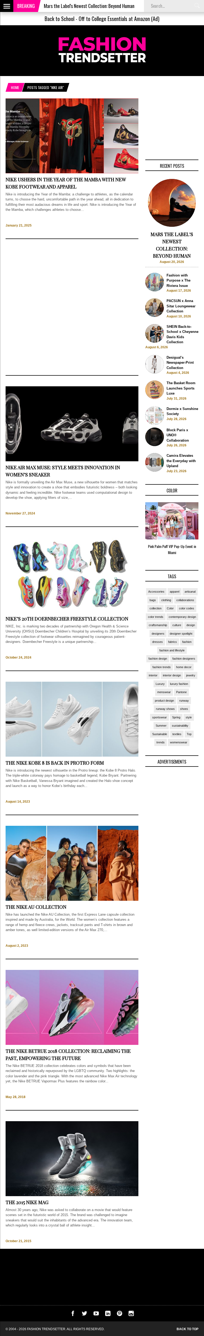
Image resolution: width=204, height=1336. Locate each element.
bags (153, 600)
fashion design (157, 658)
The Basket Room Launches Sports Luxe (181, 388)
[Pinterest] (119, 1315)
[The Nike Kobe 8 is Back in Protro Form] (72, 755)
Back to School (59, 19)
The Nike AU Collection (36, 907)
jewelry (190, 675)
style (189, 717)
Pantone (181, 692)
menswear (164, 692)
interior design (172, 675)
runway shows (165, 708)
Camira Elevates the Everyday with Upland (181, 461)
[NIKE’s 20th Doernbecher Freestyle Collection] (72, 611)
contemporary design (182, 616)
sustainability (180, 725)
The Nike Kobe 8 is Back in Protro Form (55, 763)
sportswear (159, 717)
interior (153, 675)
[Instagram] (131, 1315)
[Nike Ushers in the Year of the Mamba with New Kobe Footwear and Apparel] (72, 172)
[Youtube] (96, 1315)
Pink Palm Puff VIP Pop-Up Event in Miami (172, 549)
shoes (184, 708)
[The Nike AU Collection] (72, 900)
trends (160, 742)
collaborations (185, 600)
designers (158, 633)
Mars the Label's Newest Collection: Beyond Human (62, 5)
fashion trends (161, 667)
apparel (174, 591)
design (190, 625)
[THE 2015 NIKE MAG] (72, 1195)
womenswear (178, 742)
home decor (184, 667)
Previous (135, 530)
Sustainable (159, 734)
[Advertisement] (72, 307)
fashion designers (183, 658)
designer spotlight (181, 633)
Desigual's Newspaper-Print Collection (180, 362)
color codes (186, 608)
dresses (157, 641)
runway (184, 700)
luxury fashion (179, 683)
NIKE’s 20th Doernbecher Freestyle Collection (67, 618)
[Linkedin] (107, 1315)
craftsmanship (158, 625)
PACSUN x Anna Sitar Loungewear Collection (181, 306)
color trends (155, 616)
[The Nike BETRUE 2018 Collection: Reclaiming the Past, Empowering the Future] (72, 1044)
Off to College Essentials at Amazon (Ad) (119, 19)
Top (189, 734)
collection (156, 608)
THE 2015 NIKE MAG (27, 1202)
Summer (161, 725)
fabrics (172, 641)
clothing (166, 600)
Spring (176, 717)
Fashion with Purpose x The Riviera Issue (178, 280)
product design (164, 700)
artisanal (190, 591)
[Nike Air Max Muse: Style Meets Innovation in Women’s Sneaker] (72, 460)
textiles (176, 734)
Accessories (156, 591)
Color (170, 608)
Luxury (160, 683)
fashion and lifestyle (172, 650)
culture (176, 625)
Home (15, 87)
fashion (187, 641)
